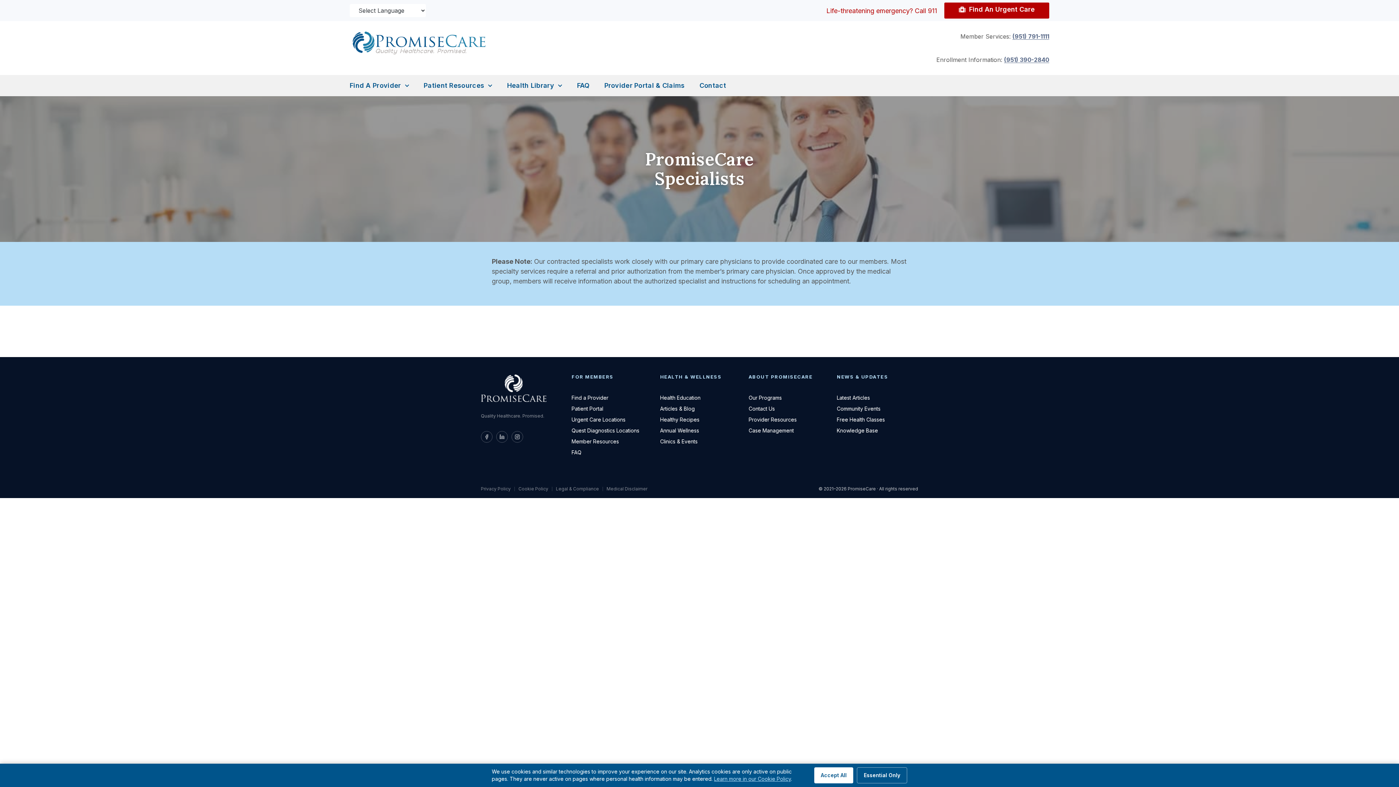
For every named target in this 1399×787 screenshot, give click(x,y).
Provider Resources (773, 419)
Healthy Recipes (680, 419)
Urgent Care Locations (599, 419)
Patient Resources (454, 85)
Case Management (771, 430)
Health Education (680, 398)
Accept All (834, 775)
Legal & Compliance (577, 489)
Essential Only (882, 775)
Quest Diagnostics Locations (605, 430)
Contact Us (762, 409)
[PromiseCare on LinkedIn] (502, 437)
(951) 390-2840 (1026, 59)
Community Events (859, 409)
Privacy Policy (496, 489)
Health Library (530, 85)
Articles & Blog (677, 409)
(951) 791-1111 (1030, 36)
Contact (713, 85)
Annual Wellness (679, 430)
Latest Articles (853, 398)
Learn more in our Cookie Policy (752, 779)
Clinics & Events (679, 441)
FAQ (583, 85)
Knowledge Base (857, 430)
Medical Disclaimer (627, 489)
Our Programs (765, 398)
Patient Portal (587, 409)
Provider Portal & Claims (644, 85)
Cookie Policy (533, 489)
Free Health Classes (861, 419)
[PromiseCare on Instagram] (517, 437)
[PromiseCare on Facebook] (487, 437)
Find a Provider (375, 85)
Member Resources (595, 441)
